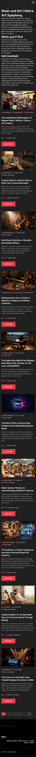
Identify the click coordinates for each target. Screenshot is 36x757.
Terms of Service (11, 741)
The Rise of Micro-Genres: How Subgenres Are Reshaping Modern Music (17, 426)
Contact (26, 742)
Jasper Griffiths (7, 480)
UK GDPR (31, 741)
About (32, 742)
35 (29, 714)
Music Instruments (9, 175)
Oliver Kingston (7, 173)
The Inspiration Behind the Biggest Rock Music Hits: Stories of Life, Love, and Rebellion (18, 363)
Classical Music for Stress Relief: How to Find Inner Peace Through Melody (17, 617)
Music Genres (7, 418)
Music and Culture (9, 482)
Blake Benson (7, 670)
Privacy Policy (23, 741)
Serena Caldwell (8, 353)
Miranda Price (7, 112)
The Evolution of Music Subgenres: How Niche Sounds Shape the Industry (17, 552)
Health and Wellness (10, 609)
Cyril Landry (6, 607)
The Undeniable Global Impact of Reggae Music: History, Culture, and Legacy (16, 120)
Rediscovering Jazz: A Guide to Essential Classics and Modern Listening (15, 300)
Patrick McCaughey (9, 542)
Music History (29, 112)
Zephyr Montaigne (8, 233)
